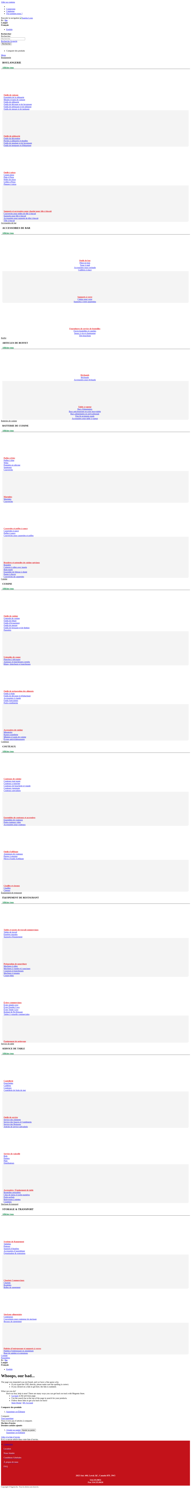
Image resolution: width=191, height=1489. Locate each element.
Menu (3, 55)
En (6, 20)
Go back (14, 1396)
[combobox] (13, 38)
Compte (4, 1355)
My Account (28, 1403)
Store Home (16, 1403)
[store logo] (26, 18)
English (9, 29)
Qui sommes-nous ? (14, 13)
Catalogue (10, 11)
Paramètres (5, 1358)
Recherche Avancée (9, 41)
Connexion (10, 9)
